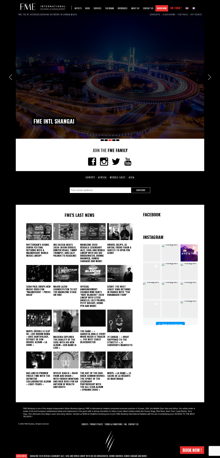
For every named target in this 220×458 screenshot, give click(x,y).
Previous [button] (10, 77)
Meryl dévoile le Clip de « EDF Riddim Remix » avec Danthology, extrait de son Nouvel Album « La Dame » (38, 338)
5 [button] (117, 140)
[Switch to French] (194, 8)
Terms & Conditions (113, 424)
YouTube (128, 162)
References (122, 8)
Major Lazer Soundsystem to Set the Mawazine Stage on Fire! (65, 290)
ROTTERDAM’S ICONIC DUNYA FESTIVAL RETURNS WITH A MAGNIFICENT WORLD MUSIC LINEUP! (37, 250)
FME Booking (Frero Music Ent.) (45, 6)
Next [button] (209, 77)
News (87, 8)
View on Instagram (172, 324)
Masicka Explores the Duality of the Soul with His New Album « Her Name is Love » (65, 342)
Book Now (162, 8)
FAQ (125, 424)
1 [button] (102, 140)
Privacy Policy (96, 424)
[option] (110, 76)
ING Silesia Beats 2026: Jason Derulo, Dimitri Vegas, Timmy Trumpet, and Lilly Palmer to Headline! (65, 250)
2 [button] (106, 140)
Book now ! (192, 450)
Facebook (92, 162)
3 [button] (110, 140)
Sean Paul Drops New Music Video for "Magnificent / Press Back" (38, 290)
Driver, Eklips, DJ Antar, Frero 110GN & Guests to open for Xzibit (119, 249)
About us (135, 8)
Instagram (104, 162)
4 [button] (113, 140)
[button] (151, 253)
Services (97, 8)
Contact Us (148, 8)
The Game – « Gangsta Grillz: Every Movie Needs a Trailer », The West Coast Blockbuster (92, 336)
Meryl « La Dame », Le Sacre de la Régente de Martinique (119, 375)
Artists (78, 8)
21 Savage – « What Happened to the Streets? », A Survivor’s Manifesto (119, 341)
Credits (84, 424)
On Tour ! (176, 8)
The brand (109, 8)
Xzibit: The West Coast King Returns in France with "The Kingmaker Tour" (119, 290)
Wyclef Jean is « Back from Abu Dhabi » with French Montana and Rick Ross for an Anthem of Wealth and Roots (66, 380)
